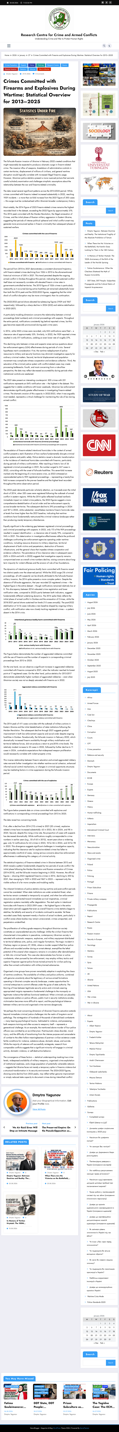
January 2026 (92, 642)
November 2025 (93, 654)
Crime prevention (11, 65)
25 (114, 344)
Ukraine (32, 69)
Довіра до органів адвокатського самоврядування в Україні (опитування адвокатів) (100, 1207)
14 (96, 340)
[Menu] (9, 46)
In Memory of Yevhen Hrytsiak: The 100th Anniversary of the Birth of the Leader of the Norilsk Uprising (18, 1222)
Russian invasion (10, 69)
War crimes (91, 997)
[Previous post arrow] (4, 1127)
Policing (41, 65)
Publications (92, 910)
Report (90, 916)
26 (87, 348)
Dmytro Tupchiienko (97, 1054)
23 (105, 344)
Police (32, 65)
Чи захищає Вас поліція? (99, 1146)
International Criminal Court (98, 830)
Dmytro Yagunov (12, 74)
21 (96, 344)
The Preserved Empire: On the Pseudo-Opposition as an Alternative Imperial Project (56, 1129)
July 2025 (91, 677)
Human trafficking (94, 812)
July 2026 (91, 608)
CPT (89, 743)
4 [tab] (96, 378)
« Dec (96, 351)
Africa (89, 697)
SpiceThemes (84, 1428)
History (90, 807)
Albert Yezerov (95, 1025)
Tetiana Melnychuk (96, 1043)
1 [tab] (88, 378)
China (89, 726)
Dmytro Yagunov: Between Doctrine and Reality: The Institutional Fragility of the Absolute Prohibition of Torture (18, 1177)
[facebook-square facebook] (102, 2)
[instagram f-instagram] (110, 2)
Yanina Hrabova (95, 1083)
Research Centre (53, 65)
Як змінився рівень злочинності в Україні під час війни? (99, 1232)
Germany (90, 795)
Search (90, 202)
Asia (89, 709)
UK (88, 974)
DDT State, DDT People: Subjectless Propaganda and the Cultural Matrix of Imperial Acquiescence (100, 284)
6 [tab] (101, 378)
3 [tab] (93, 378)
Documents (91, 772)
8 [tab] (107, 378)
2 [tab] (91, 378)
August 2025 (92, 671)
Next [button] (112, 376)
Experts (23, 65)
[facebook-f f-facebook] (106, 2)
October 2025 (93, 660)
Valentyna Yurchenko (97, 1089)
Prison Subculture (94, 887)
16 (105, 340)
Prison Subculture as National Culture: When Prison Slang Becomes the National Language (73, 1405)
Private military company (96, 899)
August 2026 (92, 602)
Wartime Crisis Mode (95, 1296)
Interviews (91, 835)
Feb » (102, 351)
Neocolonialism (93, 847)
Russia (65, 65)
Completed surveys (96, 1117)
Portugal (90, 881)
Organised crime (93, 858)
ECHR (89, 778)
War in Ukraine (44, 69)
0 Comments (39, 74)
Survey (90, 956)
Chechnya (91, 720)
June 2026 (91, 614)
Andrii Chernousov (96, 1060)
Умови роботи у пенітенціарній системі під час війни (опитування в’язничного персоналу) (101, 1195)
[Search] (104, 46)
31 (110, 348)
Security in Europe (94, 939)
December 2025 (93, 648)
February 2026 (93, 637)
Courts (89, 737)
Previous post (31, 1123)
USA (89, 991)
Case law (90, 714)
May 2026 (91, 619)
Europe (90, 784)
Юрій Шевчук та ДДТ (98, 1122)
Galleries (90, 1106)
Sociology (91, 945)
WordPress (57, 1428)
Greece (90, 801)
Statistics (23, 69)
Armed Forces (92, 703)
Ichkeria (90, 818)
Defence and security (95, 755)
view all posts (39, 1109)
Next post (46, 1123)
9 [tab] (110, 378)
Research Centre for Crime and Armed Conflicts (59, 34)
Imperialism (91, 824)
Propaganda (92, 905)
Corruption (91, 732)
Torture (90, 968)
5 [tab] (99, 378)
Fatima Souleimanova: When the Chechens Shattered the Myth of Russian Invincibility (99, 271)
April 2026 (91, 625)
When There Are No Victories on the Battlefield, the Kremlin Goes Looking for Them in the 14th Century (57, 1177)
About (89, 1015)
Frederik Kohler (95, 1037)
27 (92, 348)
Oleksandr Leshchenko (98, 1071)
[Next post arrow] (75, 1127)
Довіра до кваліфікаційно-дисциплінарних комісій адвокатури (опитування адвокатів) (101, 1220)
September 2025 (94, 665)
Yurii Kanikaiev (95, 1066)
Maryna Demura (95, 1077)
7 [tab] (104, 378)
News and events (94, 853)
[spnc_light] (109, 45)
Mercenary (91, 841)
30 (105, 348)
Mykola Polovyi (95, 1048)
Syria (89, 962)
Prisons (90, 893)
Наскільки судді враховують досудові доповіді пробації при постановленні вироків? (100, 1183)
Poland (90, 864)
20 (92, 344)
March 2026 (92, 631)
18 (114, 340)
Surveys (90, 1112)
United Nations (93, 985)
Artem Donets (94, 1095)
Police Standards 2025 (96, 1302)
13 (92, 340)
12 (87, 340)
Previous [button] (85, 376)
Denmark (90, 761)
